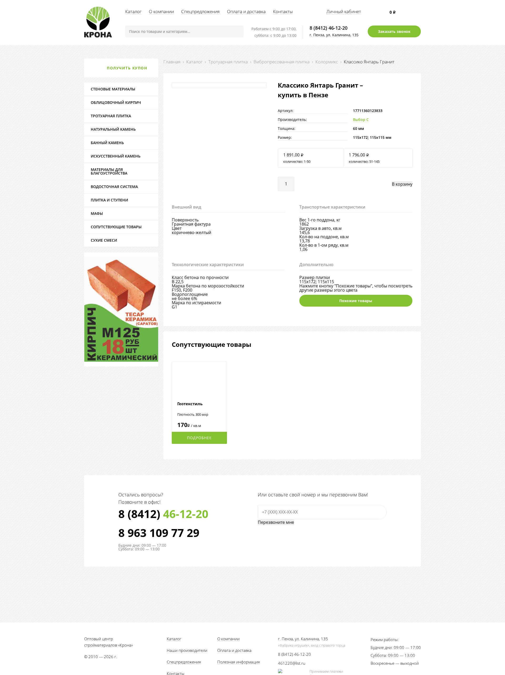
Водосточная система (114, 186)
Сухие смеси (104, 240)
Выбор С (361, 119)
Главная (171, 62)
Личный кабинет (343, 11)
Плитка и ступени (109, 199)
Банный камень (107, 142)
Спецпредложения (200, 11)
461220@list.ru (291, 663)
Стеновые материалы (113, 89)
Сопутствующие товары (116, 226)
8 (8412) (163, 513)
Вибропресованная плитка (282, 62)
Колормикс (326, 62)
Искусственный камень (115, 156)
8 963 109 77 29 (158, 532)
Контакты (283, 11)
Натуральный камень (113, 129)
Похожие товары (355, 300)
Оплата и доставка (246, 11)
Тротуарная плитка (228, 62)
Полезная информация (238, 661)
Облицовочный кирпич (116, 102)
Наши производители (187, 650)
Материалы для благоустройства (109, 171)
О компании (161, 11)
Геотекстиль (190, 403)
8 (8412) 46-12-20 (328, 28)
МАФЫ (97, 213)
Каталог (133, 11)
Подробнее (199, 437)
